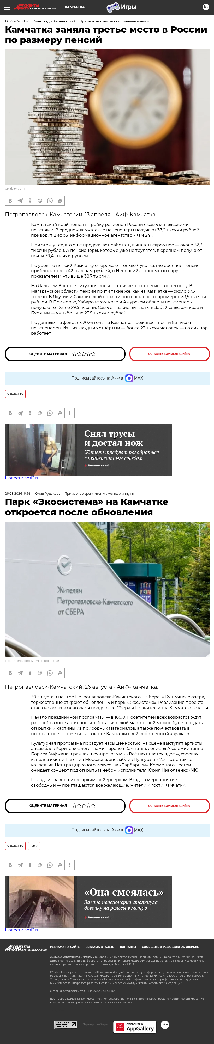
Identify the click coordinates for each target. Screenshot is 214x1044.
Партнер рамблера (95, 1024)
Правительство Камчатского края (32, 661)
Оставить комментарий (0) (169, 354)
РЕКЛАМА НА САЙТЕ (65, 947)
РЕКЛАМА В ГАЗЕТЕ (100, 947)
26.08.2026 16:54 (17, 494)
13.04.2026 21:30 (17, 21)
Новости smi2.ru (22, 477)
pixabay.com (15, 188)
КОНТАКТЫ (128, 947)
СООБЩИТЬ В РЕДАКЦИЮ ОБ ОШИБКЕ (170, 947)
